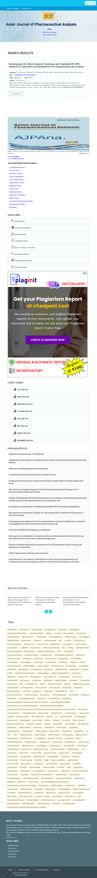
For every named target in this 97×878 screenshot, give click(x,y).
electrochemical (53, 771)
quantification (38, 658)
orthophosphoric (50, 629)
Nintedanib (73, 662)
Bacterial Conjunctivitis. (14, 695)
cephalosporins (65, 771)
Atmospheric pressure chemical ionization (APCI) (22, 705)
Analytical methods (50, 640)
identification (27, 658)
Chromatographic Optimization (63, 655)
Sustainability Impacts (13, 778)
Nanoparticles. (48, 691)
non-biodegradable (27, 687)
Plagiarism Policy (15, 186)
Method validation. (31, 742)
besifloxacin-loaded (13, 691)
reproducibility (38, 662)
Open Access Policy (16, 180)
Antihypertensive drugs (40, 749)
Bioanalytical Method (31, 655)
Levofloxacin (37, 640)
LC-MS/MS (68, 640)
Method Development (36, 633)
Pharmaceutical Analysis (14, 655)
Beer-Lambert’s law (38, 716)
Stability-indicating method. (81, 684)
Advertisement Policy (17, 204)
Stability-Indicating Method (46, 651)
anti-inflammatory (83, 724)
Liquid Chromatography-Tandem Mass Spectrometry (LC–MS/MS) (27, 702)
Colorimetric (57, 803)
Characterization (54, 687)
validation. (47, 724)
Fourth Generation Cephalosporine (42, 774)
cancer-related (73, 695)
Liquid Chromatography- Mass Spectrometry (55, 782)
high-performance (27, 637)
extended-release (56, 713)
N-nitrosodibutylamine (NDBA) (59, 702)
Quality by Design (61, 774)
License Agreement (16, 176)
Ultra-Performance (55, 745)
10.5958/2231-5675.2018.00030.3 (24, 75)
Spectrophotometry (47, 778)
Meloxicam (56, 720)
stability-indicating (13, 640)
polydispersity (66, 687)
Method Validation (29, 651)
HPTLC (15, 735)
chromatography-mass (56, 637)
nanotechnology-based (80, 771)
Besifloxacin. (37, 691)
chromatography (41, 637)
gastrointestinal (29, 644)
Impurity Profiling (12, 760)
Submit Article (19, 221)
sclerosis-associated (13, 658)
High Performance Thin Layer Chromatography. (21, 785)
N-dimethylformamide (29, 713)
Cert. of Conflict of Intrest (24, 247)
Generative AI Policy (16, 183)
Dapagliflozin (11, 782)
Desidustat (85, 669)
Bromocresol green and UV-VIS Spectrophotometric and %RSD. (26, 807)
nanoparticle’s (78, 687)
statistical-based (55, 644)
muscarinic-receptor (50, 753)
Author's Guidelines (22, 228)
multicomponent (57, 796)
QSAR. (46, 760)
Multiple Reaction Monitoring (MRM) (51, 705)
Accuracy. (58, 633)
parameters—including (55, 738)
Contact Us (26, 8)
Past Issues (12, 848)
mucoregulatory (70, 724)
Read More (16, 94)
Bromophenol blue (69, 803)
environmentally (12, 774)
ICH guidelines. (76, 673)
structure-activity (42, 644)
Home (10, 870)
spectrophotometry (13, 637)
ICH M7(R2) (38, 760)
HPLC (60, 640)
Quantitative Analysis (82, 647)
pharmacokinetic (12, 771)
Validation (49, 633)
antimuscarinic (24, 753)
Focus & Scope (14, 170)
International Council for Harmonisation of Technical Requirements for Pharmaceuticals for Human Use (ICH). (41, 709)
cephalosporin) (78, 767)
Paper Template (20, 234)
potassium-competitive (14, 644)
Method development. (48, 800)
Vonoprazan (76, 756)
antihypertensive (44, 742)
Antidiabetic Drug (46, 655)
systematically (11, 669)
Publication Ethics (15, 192)
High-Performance (57, 666)
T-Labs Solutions (20, 875)
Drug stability (11, 792)
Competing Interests (17, 167)
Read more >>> (84, 153)
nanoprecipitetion (12, 687)
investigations (73, 680)
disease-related (36, 753)
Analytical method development (25, 673)
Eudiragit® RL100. (61, 691)
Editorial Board (42, 870)
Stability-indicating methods (60, 673)
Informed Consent (16, 173)
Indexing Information (23, 261)
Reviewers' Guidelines (17, 195)
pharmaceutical (81, 633)
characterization (12, 789)
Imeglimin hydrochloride (14, 742)
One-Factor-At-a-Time (26, 796)
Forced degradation (64, 789)
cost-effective (82, 709)
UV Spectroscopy (33, 782)
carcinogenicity (68, 644)
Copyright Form (20, 241)
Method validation (43, 673)
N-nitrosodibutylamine (59, 695)
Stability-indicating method (81, 789)
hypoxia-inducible (43, 666)
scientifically (24, 647)
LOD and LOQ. (80, 655)
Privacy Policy (14, 189)
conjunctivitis (26, 691)
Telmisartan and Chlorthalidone (17, 633)
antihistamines (11, 727)
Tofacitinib (10, 716)
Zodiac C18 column (79, 720)
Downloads (12, 854)
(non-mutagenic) (12, 647)
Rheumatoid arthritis (22, 716)
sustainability (24, 774)
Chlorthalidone (12, 629)
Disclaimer (13, 207)
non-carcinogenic (80, 644)
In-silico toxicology (26, 760)
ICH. (56, 716)
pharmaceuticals (70, 796)
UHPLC (59, 651)
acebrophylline (58, 724)
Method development (55, 684)
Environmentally (74, 774)
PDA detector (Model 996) (15, 724)
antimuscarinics (64, 753)
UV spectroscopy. (79, 640)
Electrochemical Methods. (64, 778)
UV (87, 731)
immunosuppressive (50, 676)
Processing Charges (21, 254)
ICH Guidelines (69, 651)
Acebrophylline (49, 727)
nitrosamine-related (31, 695)
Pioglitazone (21, 782)
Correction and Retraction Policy (21, 201)
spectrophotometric (13, 713)
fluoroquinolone (68, 633)
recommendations (54, 698)
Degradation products (25, 792)
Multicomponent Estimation (15, 800)
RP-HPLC (70, 647)
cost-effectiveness (71, 713)
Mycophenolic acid (31, 684)
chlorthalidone (24, 629)
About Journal (13, 8)
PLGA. (71, 691)
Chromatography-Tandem (26, 698)
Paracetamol (66, 720)
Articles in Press (20, 267)
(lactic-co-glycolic (41, 687)
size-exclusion (76, 676)
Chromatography (76, 658)
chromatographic (36, 629)
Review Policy (14, 198)
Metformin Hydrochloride (51, 647)
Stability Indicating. (26, 735)
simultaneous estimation (34, 724)
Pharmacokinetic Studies (30, 778)
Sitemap (57, 870)
